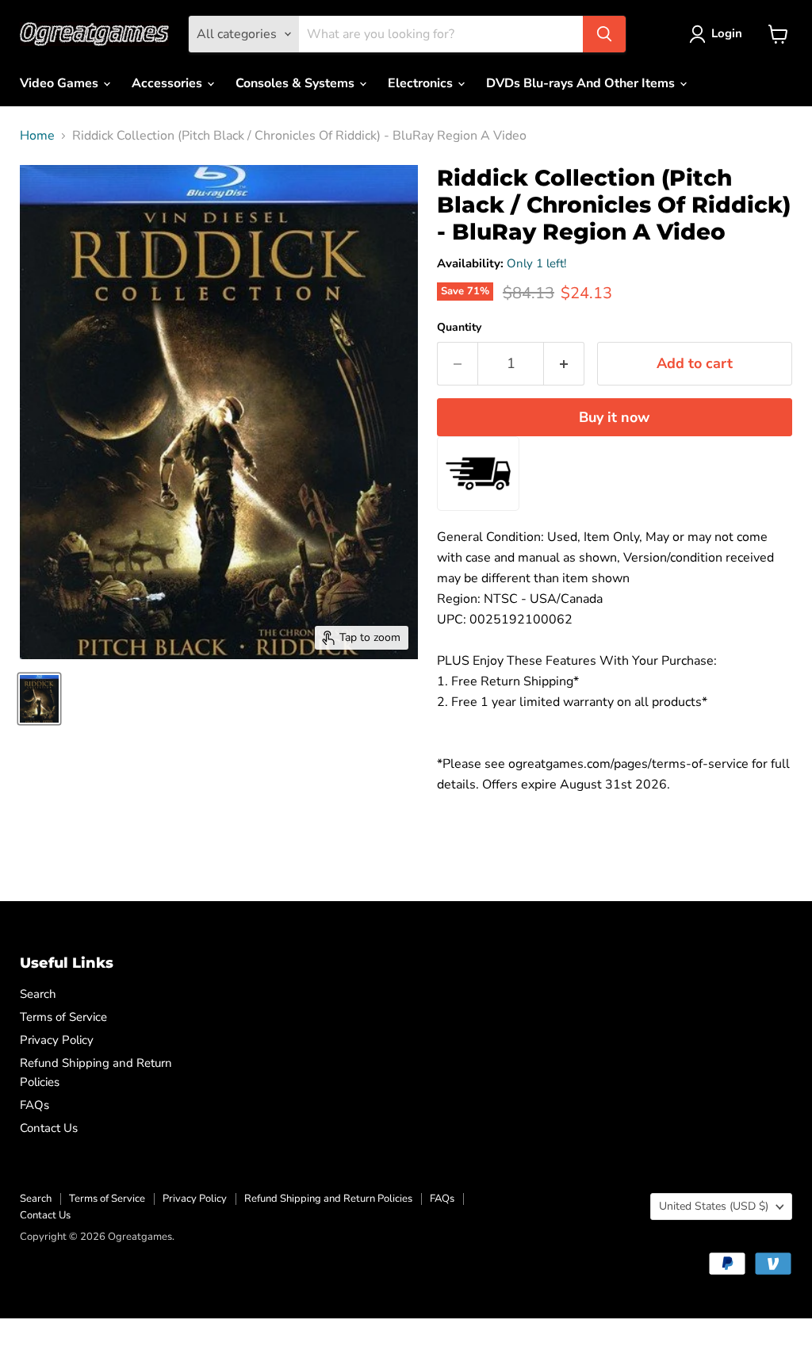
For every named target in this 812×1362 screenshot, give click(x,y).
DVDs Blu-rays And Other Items (582, 83)
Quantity (459, 327)
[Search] (604, 34)
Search (38, 994)
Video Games (61, 83)
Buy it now (614, 417)
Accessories (168, 83)
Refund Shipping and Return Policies (328, 1198)
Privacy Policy (57, 1040)
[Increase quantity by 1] (564, 364)
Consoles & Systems (297, 83)
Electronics (422, 83)
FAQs (34, 1105)
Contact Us (49, 1128)
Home (37, 136)
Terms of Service (63, 1017)
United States (713, 1206)
